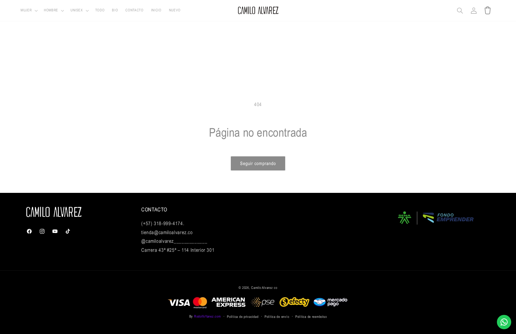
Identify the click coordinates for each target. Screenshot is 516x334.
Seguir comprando (258, 163)
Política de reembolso (311, 316)
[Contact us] (504, 322)
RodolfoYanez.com (207, 316)
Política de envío (277, 316)
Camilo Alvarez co (264, 287)
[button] (28, 10)
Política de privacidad (242, 316)
